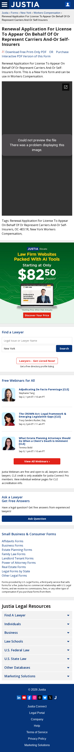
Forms (14, 12)
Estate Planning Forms (17, 550)
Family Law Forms (14, 554)
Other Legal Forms (14, 576)
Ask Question (37, 518)
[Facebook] (29, 697)
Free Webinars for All (18, 381)
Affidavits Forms (12, 541)
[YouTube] (24, 697)
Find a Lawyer (13, 332)
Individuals (12, 624)
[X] (50, 697)
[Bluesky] (45, 697)
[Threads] (40, 697)
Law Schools (13, 641)
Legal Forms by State (16, 571)
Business (11, 632)
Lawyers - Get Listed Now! (37, 361)
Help (37, 725)
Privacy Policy (37, 738)
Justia (5, 12)
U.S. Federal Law (16, 650)
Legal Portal (37, 712)
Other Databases (17, 667)
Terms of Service (37, 732)
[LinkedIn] (19, 697)
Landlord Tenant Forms (18, 558)
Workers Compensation (47, 12)
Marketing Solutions (19, 676)
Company (37, 719)
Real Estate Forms (14, 567)
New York (25, 12)
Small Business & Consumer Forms (29, 534)
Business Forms (12, 545)
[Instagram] (34, 697)
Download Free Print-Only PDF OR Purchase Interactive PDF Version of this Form (35, 54)
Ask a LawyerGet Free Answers (16, 499)
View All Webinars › (37, 461)
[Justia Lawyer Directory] (55, 697)
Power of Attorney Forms (19, 563)
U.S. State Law (15, 659)
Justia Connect (37, 706)
